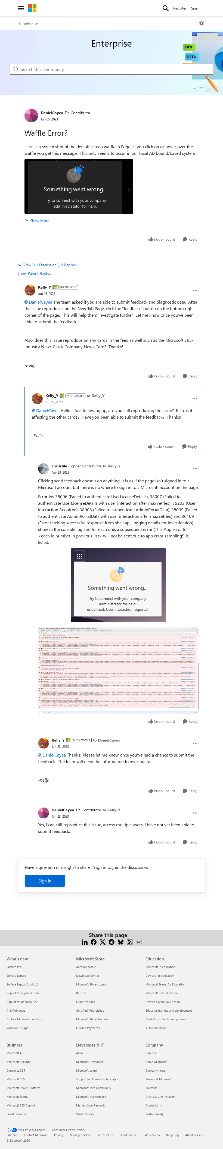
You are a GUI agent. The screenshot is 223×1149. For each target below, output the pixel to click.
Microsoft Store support (91, 984)
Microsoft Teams (17, 1096)
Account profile (86, 967)
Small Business (16, 1114)
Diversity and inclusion (160, 1096)
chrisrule (59, 465)
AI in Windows (16, 1010)
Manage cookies (80, 1135)
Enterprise (30, 23)
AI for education (155, 1028)
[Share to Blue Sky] (120, 941)
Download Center (87, 975)
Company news (155, 1070)
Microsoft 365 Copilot (21, 1105)
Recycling (172, 1135)
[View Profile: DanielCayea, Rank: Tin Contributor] (31, 115)
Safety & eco (151, 1135)
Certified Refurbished (90, 1010)
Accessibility (153, 1105)
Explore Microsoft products (24, 1019)
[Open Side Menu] (21, 8)
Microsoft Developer (89, 1062)
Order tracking (85, 1002)
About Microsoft (156, 1062)
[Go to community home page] (32, 8)
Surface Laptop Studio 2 (22, 984)
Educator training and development (168, 1010)
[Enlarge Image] (118, 585)
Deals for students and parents (165, 1019)
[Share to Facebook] (94, 941)
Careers (150, 1053)
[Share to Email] (138, 941)
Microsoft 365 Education (161, 993)
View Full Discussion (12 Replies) (50, 264)
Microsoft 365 (16, 1079)
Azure (80, 1053)
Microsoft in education (160, 967)
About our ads (194, 1135)
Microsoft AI (15, 1053)
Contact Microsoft (36, 1135)
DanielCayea (52, 112)
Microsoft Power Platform (23, 1088)
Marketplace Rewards (90, 1105)
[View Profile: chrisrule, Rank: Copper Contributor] (43, 468)
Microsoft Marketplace (91, 1096)
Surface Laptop (16, 975)
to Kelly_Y (96, 395)
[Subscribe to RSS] (129, 941)
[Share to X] (103, 941)
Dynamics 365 (16, 1070)
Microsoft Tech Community (93, 1088)
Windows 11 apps (18, 1028)
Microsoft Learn (86, 1070)
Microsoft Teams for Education (165, 984)
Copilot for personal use (22, 1002)
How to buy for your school (163, 1002)
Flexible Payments (88, 1028)
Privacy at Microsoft (158, 1079)
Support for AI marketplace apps (97, 1079)
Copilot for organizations (23, 993)
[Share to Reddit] (111, 941)
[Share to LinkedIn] (85, 941)
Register (180, 8)
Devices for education (159, 975)
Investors (151, 1088)
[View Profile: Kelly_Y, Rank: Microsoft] (29, 290)
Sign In (197, 8)
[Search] (165, 8)
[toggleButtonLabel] (201, 23)
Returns (81, 993)
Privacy (58, 1135)
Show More (39, 220)
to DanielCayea (106, 740)
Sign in (44, 881)
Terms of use (106, 1135)
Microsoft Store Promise (92, 1019)
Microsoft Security (18, 1062)
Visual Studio (85, 1114)
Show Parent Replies (34, 273)
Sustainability (154, 1114)
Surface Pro (14, 967)
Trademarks (128, 1135)
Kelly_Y (44, 287)
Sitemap (12, 1135)
